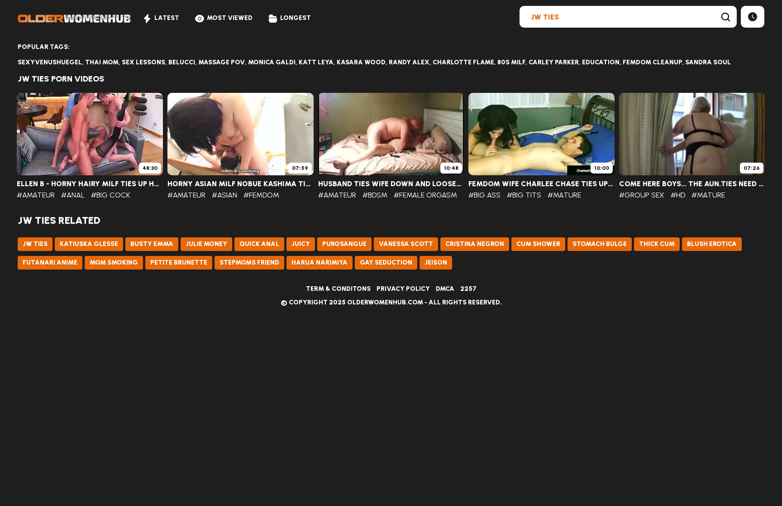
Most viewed (230, 18)
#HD (678, 195)
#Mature (564, 195)
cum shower (538, 244)
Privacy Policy (403, 289)
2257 (468, 289)
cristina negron (474, 244)
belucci (181, 62)
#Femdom (261, 195)
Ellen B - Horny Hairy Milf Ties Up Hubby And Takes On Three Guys (90, 184)
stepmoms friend (249, 262)
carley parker (554, 62)
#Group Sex (641, 195)
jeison (435, 262)
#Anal (73, 195)
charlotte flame (463, 62)
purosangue (344, 244)
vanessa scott (406, 244)
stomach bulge (599, 244)
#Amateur (36, 195)
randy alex (409, 62)
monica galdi (272, 62)
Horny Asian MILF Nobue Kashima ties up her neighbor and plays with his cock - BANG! (240, 184)
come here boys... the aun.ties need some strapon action (692, 184)
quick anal (259, 244)
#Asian (224, 195)
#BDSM (374, 195)
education (601, 62)
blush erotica (712, 244)
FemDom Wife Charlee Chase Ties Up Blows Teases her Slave (541, 184)
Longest (295, 18)
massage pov (221, 62)
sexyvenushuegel (50, 62)
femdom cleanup (652, 62)
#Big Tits (524, 195)
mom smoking (114, 262)
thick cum (657, 244)
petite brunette (178, 262)
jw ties (35, 244)
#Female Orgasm (425, 195)
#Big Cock (110, 195)
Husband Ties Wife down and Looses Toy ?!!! (391, 184)
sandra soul (708, 62)
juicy (300, 244)
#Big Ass (484, 195)
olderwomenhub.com (385, 302)
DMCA (445, 289)
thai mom (102, 62)
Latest (166, 18)
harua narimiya (319, 262)
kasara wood (361, 62)
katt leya (316, 62)
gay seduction (386, 262)
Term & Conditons (338, 289)
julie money (206, 244)
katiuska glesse (89, 244)
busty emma (151, 244)
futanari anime (50, 262)
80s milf (511, 62)
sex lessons (143, 62)
